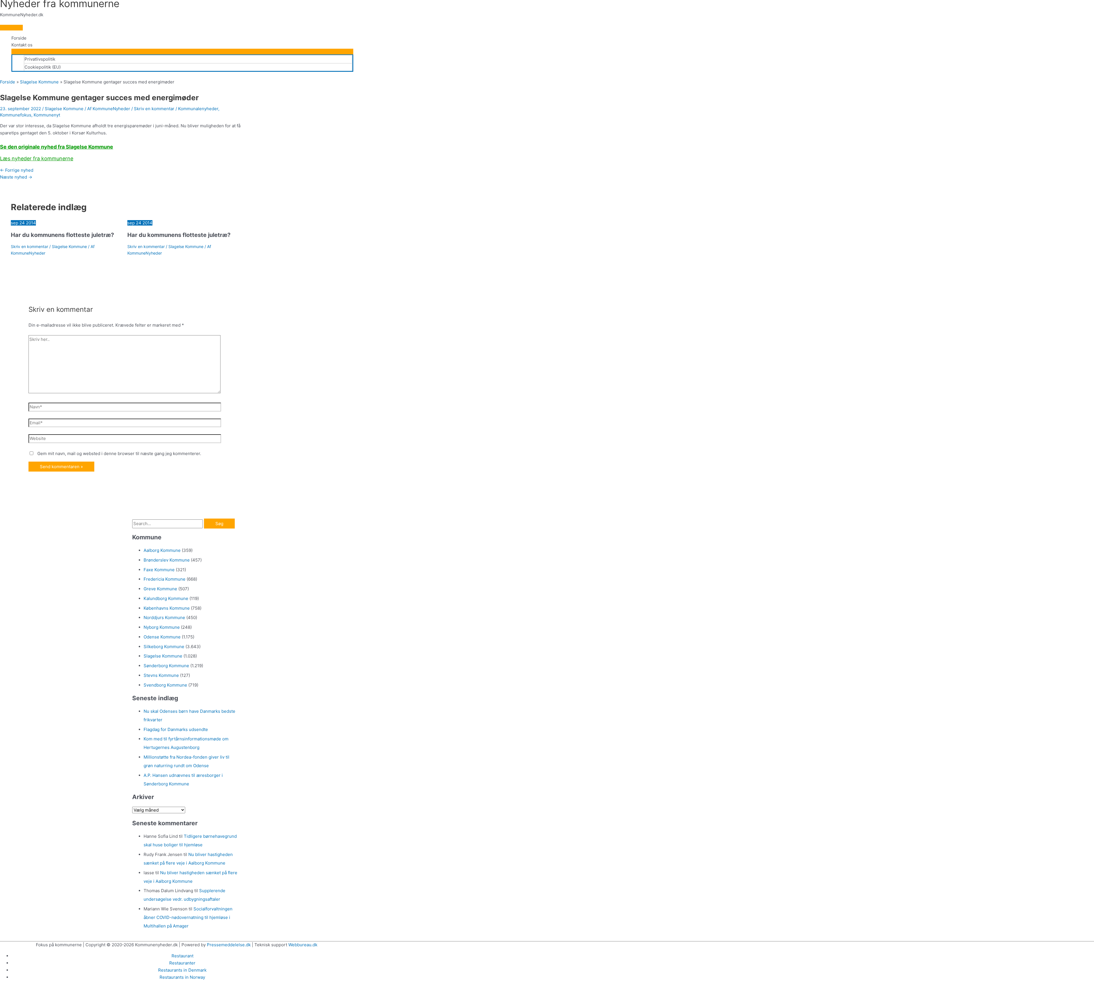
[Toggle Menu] (182, 51)
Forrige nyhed (16, 170)
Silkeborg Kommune (164, 646)
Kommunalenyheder (198, 108)
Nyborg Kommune (162, 627)
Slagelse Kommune (64, 108)
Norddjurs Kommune (164, 617)
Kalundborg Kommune (166, 598)
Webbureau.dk (302, 944)
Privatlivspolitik (40, 59)
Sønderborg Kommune (166, 665)
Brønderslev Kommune (167, 560)
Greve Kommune (160, 588)
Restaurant (182, 956)
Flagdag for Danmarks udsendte (176, 729)
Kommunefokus (15, 115)
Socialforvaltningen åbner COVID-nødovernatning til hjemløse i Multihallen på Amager (188, 917)
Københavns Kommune (167, 608)
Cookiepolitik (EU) (43, 67)
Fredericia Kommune (164, 579)
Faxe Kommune (159, 569)
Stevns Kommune (161, 675)
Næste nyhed (16, 177)
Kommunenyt (47, 115)
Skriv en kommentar (154, 108)
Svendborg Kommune (165, 685)
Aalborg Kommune (162, 550)
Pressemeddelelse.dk (229, 944)
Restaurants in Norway (182, 977)
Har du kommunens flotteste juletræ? (62, 235)
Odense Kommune (162, 637)
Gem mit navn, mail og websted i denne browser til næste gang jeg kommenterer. (119, 453)
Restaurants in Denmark (182, 970)
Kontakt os (21, 45)
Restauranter (182, 963)
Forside (18, 38)
